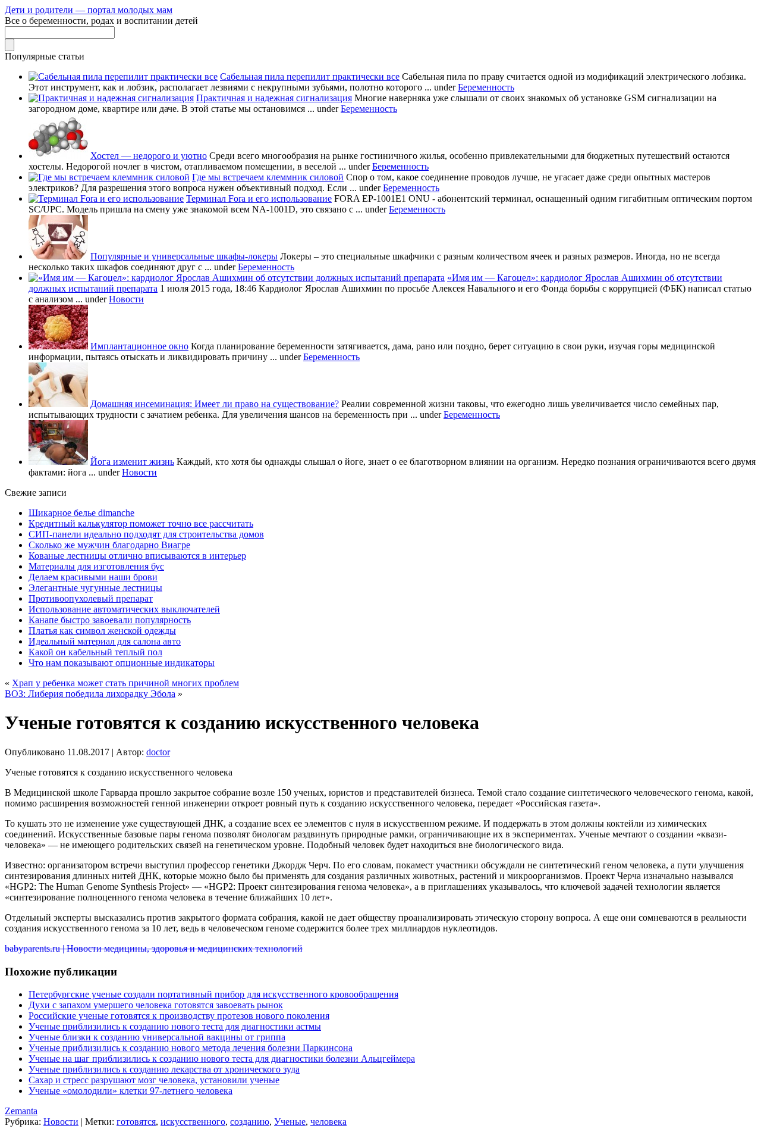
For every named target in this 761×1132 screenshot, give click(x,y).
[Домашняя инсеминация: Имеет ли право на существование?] (58, 404)
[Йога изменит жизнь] (58, 461)
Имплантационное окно (139, 346)
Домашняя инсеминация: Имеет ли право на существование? (214, 404)
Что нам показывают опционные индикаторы (122, 663)
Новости (126, 299)
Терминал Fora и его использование (259, 198)
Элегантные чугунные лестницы (95, 588)
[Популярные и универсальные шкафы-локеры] (58, 256)
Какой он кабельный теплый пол (95, 652)
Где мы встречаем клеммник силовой (268, 177)
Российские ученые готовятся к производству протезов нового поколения (179, 1016)
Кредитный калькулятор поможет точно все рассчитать (141, 523)
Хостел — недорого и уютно (148, 156)
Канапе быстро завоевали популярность (110, 620)
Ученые (290, 1122)
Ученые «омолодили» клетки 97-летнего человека (130, 1091)
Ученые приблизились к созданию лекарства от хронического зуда (164, 1069)
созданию (249, 1122)
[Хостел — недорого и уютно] (58, 156)
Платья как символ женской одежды (102, 631)
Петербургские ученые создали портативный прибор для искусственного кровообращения (213, 994)
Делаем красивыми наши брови (93, 577)
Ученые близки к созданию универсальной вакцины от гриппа (157, 1037)
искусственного (193, 1122)
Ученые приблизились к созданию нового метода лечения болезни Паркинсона (191, 1048)
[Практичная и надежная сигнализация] (111, 98)
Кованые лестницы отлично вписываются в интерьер (137, 556)
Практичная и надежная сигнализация (274, 98)
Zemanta (21, 1111)
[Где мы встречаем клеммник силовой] (109, 177)
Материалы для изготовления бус (96, 566)
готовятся (136, 1122)
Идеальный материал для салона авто (105, 641)
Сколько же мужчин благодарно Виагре (109, 545)
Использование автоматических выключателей (124, 609)
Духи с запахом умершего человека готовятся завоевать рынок (156, 1005)
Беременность (486, 87)
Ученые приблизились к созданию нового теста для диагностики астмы (175, 1026)
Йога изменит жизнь (132, 461)
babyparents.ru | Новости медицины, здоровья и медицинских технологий (154, 948)
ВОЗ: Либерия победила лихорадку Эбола (90, 694)
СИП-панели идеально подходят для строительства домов (146, 534)
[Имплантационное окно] (58, 346)
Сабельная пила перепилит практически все (310, 76)
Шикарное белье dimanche (81, 513)
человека (328, 1122)
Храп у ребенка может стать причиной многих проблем (125, 683)
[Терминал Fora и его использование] (106, 198)
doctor (158, 752)
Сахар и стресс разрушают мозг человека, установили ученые (154, 1080)
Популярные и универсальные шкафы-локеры (184, 256)
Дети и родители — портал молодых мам (88, 10)
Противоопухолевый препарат (91, 598)
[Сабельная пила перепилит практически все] (123, 76)
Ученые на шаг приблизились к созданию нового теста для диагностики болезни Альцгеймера (222, 1058)
